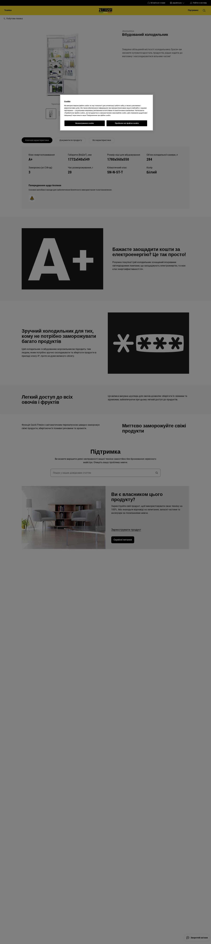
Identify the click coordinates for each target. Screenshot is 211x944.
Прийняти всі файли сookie (127, 123)
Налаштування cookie (84, 123)
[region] (106, 112)
